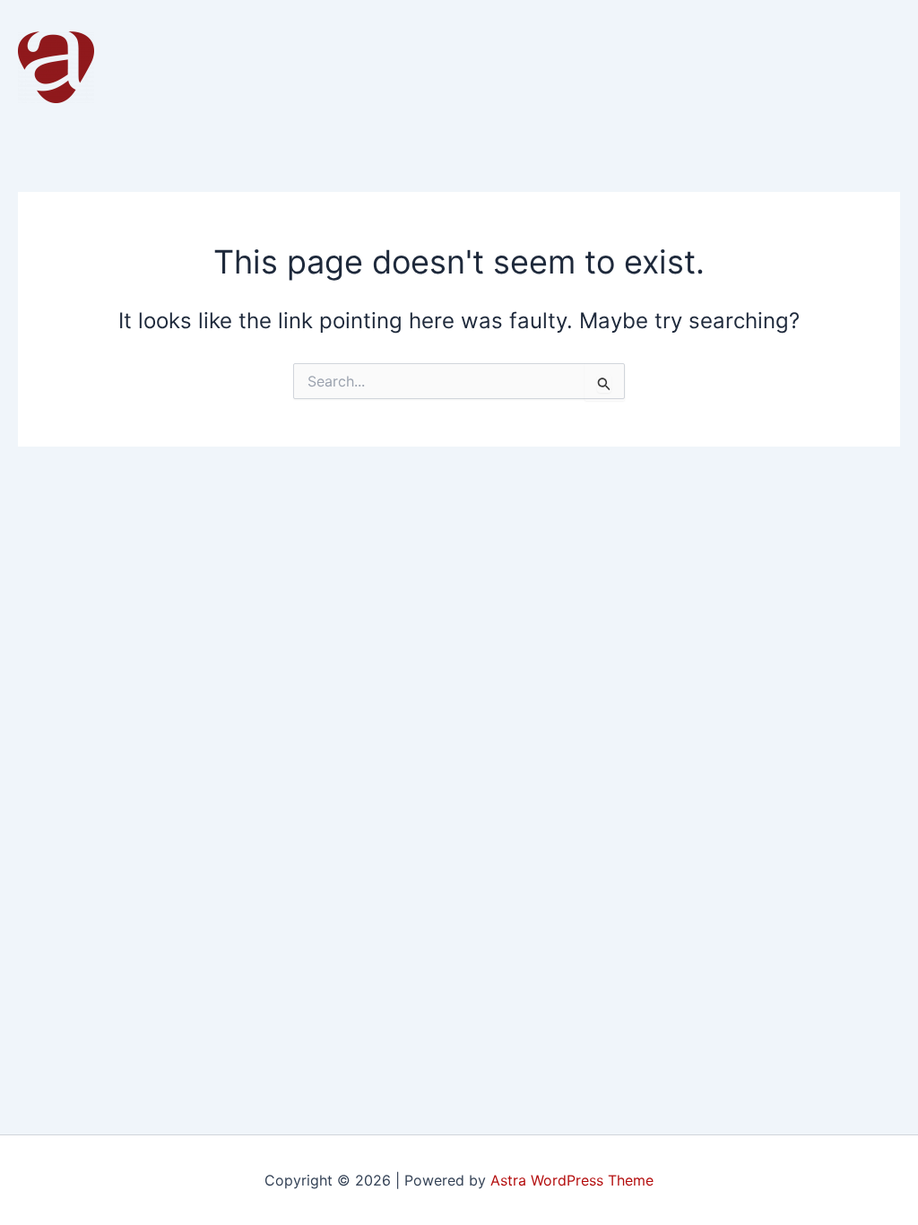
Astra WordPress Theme (572, 1180)
